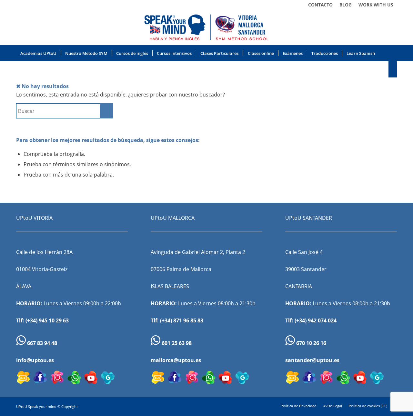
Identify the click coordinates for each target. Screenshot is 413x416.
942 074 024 (322, 320)
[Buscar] (392, 69)
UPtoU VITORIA (34, 217)
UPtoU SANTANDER (308, 217)
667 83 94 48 (42, 343)
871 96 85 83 (188, 320)
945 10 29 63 (53, 320)
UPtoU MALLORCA (173, 217)
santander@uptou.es (312, 360)
